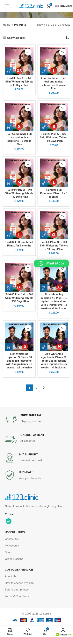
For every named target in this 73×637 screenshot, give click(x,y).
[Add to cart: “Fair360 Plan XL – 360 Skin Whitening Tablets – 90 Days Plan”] (43, 235)
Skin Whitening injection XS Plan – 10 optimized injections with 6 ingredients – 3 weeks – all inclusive (53, 301)
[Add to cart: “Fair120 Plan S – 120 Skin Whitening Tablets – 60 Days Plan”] (43, 127)
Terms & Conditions (17, 596)
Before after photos (17, 589)
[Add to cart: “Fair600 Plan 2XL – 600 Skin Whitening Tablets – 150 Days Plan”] (9, 288)
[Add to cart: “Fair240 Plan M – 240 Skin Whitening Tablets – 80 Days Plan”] (9, 183)
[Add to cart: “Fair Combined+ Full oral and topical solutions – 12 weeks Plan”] (43, 71)
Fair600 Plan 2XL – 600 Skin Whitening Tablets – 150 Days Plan (19, 298)
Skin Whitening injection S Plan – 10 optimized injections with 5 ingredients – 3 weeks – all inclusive (19, 361)
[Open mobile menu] (7, 6)
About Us (10, 576)
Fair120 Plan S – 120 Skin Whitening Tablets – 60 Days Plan (54, 137)
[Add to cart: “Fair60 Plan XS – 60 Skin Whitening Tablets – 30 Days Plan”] (9, 71)
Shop (8, 552)
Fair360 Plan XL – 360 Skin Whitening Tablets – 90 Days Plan (54, 245)
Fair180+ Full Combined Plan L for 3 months (53, 193)
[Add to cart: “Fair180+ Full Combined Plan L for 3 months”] (43, 183)
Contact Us (11, 538)
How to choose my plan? (20, 582)
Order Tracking (14, 558)
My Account (12, 545)
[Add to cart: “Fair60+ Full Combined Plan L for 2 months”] (9, 235)
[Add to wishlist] (28, 52)
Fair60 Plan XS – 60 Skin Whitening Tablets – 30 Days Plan (19, 81)
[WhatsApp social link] (8, 521)
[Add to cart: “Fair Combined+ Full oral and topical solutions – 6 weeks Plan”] (9, 127)
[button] (51, 263)
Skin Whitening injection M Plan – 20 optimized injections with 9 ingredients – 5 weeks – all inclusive (54, 361)
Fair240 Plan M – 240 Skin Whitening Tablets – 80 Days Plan (19, 193)
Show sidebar (16, 37)
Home (7, 24)
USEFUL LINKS (15, 532)
